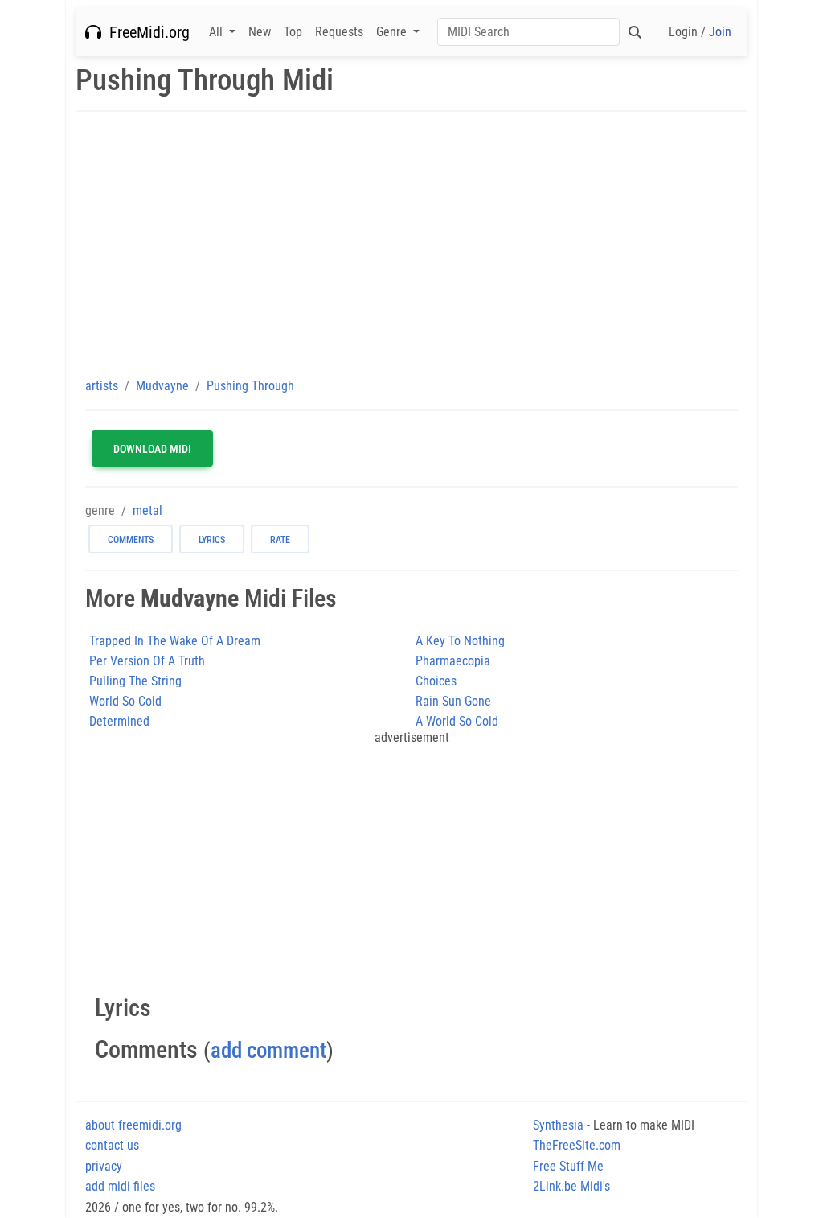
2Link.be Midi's (571, 1186)
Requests (339, 31)
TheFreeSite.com (576, 1145)
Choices (436, 681)
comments (131, 539)
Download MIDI (152, 448)
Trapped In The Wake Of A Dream (174, 640)
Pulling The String (135, 681)
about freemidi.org (133, 1125)
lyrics (212, 539)
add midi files (120, 1186)
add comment (268, 1050)
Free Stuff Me (568, 1166)
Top (293, 31)
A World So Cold (457, 721)
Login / (700, 31)
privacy (103, 1166)
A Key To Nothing (460, 640)
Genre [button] (393, 31)
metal (147, 510)
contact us (112, 1145)
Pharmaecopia (453, 661)
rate (280, 539)
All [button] (217, 31)
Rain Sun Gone (453, 701)
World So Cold (125, 701)
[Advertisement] (411, 243)
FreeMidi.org (145, 32)
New (259, 31)
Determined (119, 721)
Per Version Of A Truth (147, 661)
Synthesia (558, 1125)
